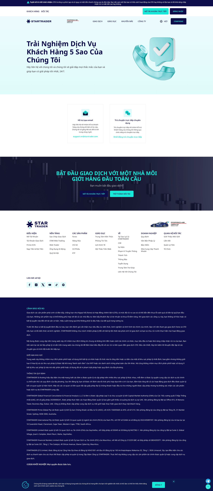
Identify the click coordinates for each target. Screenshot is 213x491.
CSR (119, 243)
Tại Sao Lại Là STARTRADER (123, 238)
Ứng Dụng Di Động (57, 249)
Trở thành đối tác (121, 194)
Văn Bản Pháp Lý (148, 241)
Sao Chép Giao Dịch (58, 237)
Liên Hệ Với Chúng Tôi (127, 272)
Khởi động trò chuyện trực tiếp (128, 137)
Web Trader (54, 245)
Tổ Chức (167, 249)
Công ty (142, 21)
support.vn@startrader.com (85, 136)
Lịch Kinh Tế (100, 245)
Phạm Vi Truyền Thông (127, 251)
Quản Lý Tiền (169, 245)
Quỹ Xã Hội (54, 253)
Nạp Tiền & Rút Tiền (35, 249)
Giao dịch (97, 21)
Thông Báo (122, 259)
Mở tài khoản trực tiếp (155, 11)
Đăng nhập (178, 11)
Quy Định (145, 237)
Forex (74, 237)
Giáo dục (111, 21)
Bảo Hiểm (145, 245)
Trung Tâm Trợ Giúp (126, 268)
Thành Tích (122, 255)
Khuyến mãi (127, 21)
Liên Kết (167, 241)
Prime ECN (31, 245)
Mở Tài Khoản (32, 237)
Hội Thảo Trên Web (103, 249)
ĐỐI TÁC (45, 11)
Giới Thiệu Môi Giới (172, 237)
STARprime (178, 21)
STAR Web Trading (57, 241)
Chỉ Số (75, 245)
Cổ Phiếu (76, 249)
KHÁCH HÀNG (33, 11)
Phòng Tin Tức (101, 241)
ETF (73, 253)
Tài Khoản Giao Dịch (35, 241)
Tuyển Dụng (123, 263)
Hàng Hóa (76, 241)
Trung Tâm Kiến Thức (104, 237)
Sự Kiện (121, 247)
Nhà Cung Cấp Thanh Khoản (150, 250)
